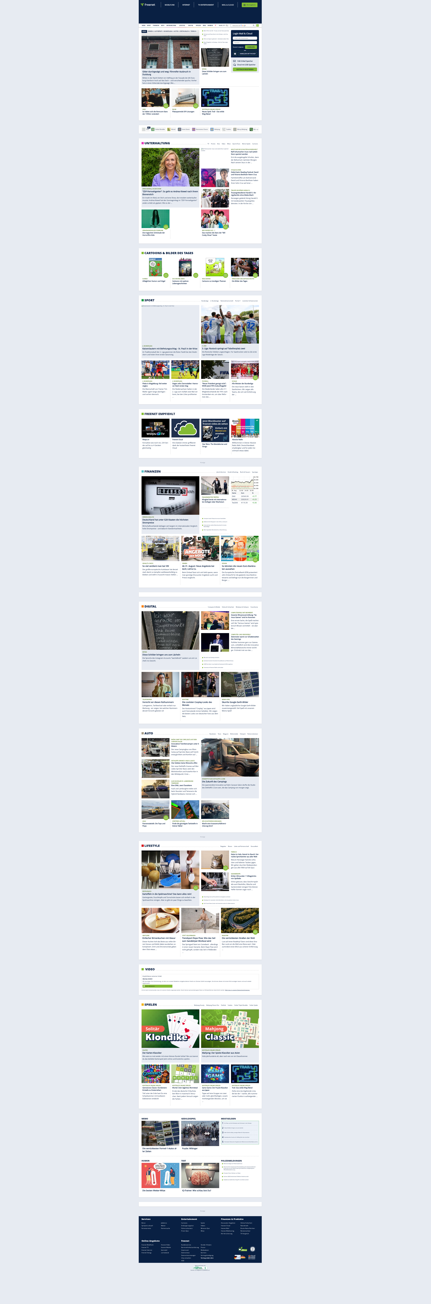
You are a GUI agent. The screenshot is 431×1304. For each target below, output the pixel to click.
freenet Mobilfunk (147, 1245)
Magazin (225, 733)
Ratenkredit (244, 1225)
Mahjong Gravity (199, 1005)
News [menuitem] (143, 25)
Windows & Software (242, 607)
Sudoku (230, 1005)
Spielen (150, 1005)
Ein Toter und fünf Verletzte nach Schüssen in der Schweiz (237, 1123)
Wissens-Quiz (205, 1228)
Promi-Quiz (185, 1231)
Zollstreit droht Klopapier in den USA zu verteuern (215, 521)
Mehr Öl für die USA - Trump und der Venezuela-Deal (216, 31)
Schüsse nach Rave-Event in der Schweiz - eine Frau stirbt (216, 34)
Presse (203, 1247)
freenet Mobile (166, 1247)
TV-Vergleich (245, 1233)
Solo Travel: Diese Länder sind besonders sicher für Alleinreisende (219, 903)
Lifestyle (152, 846)
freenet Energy (147, 1253)
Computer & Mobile (214, 607)
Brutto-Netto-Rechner (248, 1228)
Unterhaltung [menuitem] (171, 25)
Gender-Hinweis (206, 1245)
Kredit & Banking (233, 472)
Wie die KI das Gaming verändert (211, 657)
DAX (233, 496)
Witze (229, 143)
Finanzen (152, 471)
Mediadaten (205, 1250)
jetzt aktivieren (150, 986)
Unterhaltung (157, 143)
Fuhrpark (243, 733)
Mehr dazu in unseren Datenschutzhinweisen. (237, 990)
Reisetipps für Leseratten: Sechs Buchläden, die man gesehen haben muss (221, 900)
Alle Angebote (251, 5)
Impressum (185, 1250)
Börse (143, 1223)
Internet (186, 5)
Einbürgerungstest (187, 1225)
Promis (213, 143)
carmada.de (165, 1253)
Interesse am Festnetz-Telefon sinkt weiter (213, 667)
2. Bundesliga (214, 300)
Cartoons (255, 143)
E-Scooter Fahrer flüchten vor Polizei (232, 1173)
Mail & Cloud (228, 5)
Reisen (230, 846)
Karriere (203, 1253)
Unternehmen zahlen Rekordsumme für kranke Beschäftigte (215, 525)
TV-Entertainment (206, 5)
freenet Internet (147, 1250)
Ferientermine (146, 1228)
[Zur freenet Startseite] (148, 5)
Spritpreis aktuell (147, 1225)
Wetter (163, 1225)
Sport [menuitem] (149, 25)
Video (223, 143)
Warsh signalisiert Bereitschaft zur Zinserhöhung (215, 530)
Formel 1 (238, 300)
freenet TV (145, 1247)
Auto (148, 733)
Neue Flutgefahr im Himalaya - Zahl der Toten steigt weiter (216, 43)
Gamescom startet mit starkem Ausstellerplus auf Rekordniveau (218, 660)
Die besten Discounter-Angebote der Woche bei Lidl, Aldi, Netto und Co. (241, 1142)
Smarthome (254, 607)
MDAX (234, 499)
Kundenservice (186, 1245)
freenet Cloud (225, 1225)
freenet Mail (225, 1228)
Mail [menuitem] (204, 25)
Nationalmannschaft (227, 300)
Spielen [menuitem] (198, 25)
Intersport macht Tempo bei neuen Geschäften (215, 518)
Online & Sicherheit (228, 607)
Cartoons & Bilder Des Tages (168, 253)
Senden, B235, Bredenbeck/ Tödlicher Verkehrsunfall (236, 1176)
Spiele (203, 1223)
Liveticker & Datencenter (250, 300)
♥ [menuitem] (215, 25)
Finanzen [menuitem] (156, 25)
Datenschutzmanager (188, 1255)
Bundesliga (204, 300)
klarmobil (164, 1250)
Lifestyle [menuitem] (182, 25)
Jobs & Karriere (221, 472)
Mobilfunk (170, 5)
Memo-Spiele (246, 143)
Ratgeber (223, 846)
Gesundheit (254, 846)
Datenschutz (185, 1253)
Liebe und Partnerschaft (241, 846)
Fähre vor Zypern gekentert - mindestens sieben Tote (216, 39)
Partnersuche (165, 1228)
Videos (203, 1225)
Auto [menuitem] (162, 25)
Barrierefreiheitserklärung (190, 1247)
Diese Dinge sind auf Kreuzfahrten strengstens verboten (217, 897)
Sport (149, 300)
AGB (182, 1260)
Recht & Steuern (245, 472)
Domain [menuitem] (210, 25)
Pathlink (223, 1005)
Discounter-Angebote (228, 1223)
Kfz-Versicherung (226, 1233)
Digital (150, 606)
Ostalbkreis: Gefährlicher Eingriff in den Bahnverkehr (236, 1180)
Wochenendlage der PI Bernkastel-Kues (233, 1163)
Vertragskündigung (207, 1255)
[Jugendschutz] (200, 1268)
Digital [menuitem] (190, 25)
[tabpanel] (170, 56)
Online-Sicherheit (246, 1223)
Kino (218, 143)
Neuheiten (213, 733)
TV (208, 143)
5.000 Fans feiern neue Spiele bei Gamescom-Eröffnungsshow (218, 664)
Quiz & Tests (236, 143)
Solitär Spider (254, 1005)
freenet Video (165, 1245)
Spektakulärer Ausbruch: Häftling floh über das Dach (236, 1137)
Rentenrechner (245, 1231)
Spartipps (255, 472)
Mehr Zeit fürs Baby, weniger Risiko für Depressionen (236, 1132)
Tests (219, 733)
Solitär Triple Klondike (241, 1005)
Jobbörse (164, 1223)
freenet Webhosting (227, 1231)
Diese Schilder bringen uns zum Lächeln (233, 1128)
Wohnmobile (234, 733)
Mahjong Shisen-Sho (212, 1005)
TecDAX (235, 502)
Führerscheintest (252, 733)
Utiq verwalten (186, 1258)
